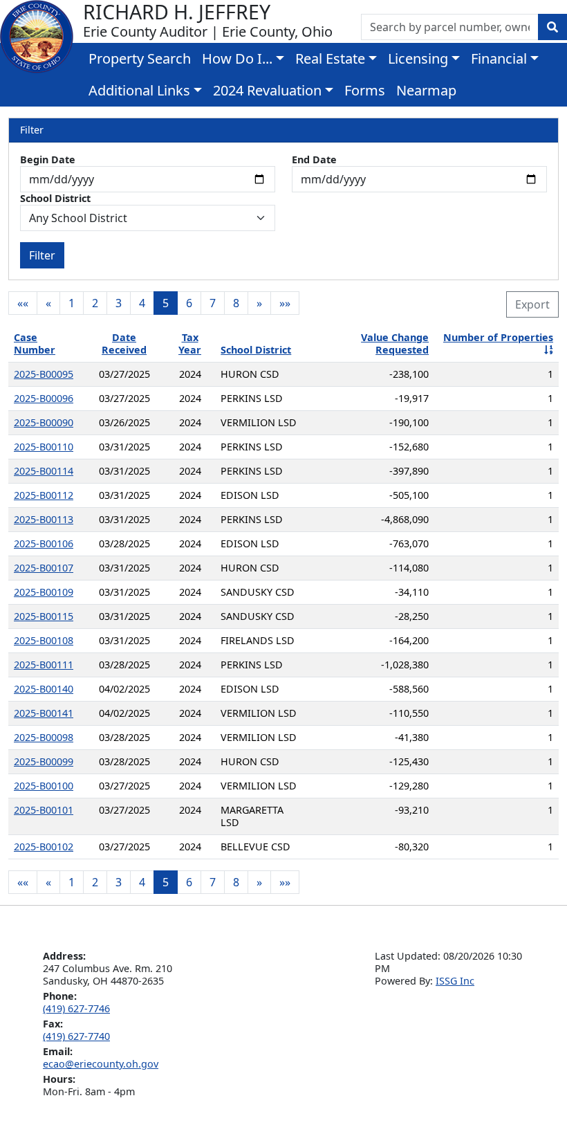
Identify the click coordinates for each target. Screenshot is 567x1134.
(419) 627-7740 (76, 1036)
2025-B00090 (43, 422)
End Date (314, 160)
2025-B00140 (43, 688)
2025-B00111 (43, 664)
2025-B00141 (43, 713)
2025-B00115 (43, 616)
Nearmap (426, 90)
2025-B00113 (43, 519)
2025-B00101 (43, 809)
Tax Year (189, 343)
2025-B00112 (43, 495)
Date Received (124, 343)
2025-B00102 (43, 846)
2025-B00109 (43, 591)
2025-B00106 (43, 543)
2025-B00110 (43, 446)
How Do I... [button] (237, 58)
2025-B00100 (43, 785)
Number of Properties (498, 337)
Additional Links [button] (139, 90)
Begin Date (47, 160)
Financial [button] (499, 58)
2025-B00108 (43, 640)
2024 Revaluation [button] (267, 90)
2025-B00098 (43, 737)
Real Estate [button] (330, 58)
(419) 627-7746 (76, 1008)
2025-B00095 (43, 374)
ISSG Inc (455, 980)
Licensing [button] (418, 58)
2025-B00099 (43, 761)
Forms (364, 90)
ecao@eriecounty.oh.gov (100, 1063)
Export (532, 304)
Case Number (34, 343)
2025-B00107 (43, 567)
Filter (42, 255)
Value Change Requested (395, 343)
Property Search (140, 58)
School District (55, 198)
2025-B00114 (43, 470)
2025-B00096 (43, 398)
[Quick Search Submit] (552, 27)
